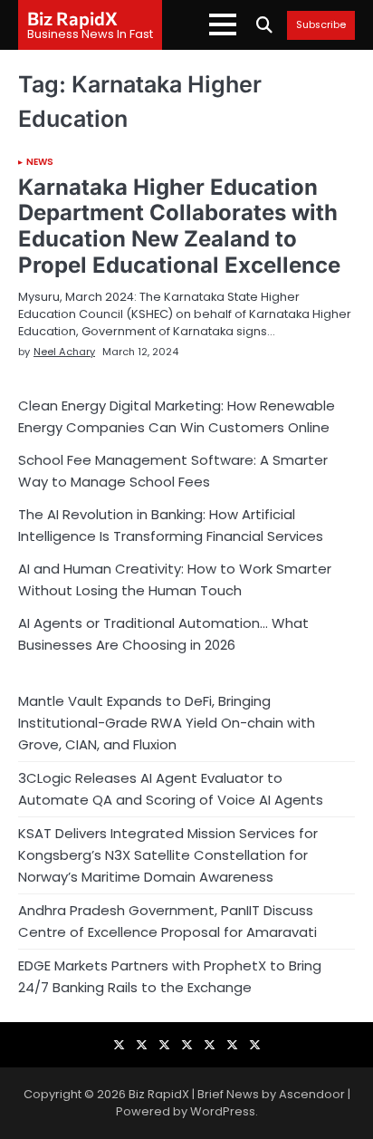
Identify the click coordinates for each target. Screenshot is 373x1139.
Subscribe (321, 25)
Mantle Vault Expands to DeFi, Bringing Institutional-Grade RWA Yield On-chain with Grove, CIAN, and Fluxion (166, 722)
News (39, 162)
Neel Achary (64, 351)
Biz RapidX (72, 18)
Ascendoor (312, 1094)
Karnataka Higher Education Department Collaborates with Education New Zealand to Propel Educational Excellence (179, 226)
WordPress (222, 1111)
